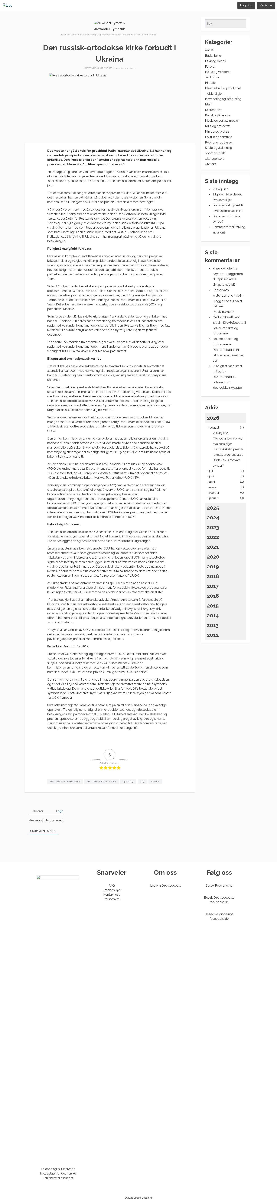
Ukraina (155, 781)
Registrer (266, 5)
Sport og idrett (215, 153)
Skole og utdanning (218, 148)
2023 (213, 527)
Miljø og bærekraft (217, 126)
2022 (213, 537)
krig (142, 781)
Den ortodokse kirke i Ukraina (65, 781)
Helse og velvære (217, 72)
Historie (210, 83)
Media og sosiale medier (222, 120)
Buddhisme (213, 55)
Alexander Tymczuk (109, 29)
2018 (213, 576)
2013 (213, 625)
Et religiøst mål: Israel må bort (228, 355)
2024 (213, 517)
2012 (213, 635)
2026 (213, 418)
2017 (213, 586)
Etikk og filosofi (215, 61)
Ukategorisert (214, 158)
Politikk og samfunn (218, 137)
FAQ (112, 885)
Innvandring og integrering (223, 99)
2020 (213, 557)
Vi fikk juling (220, 189)
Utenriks (106, 68)
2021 (213, 547)
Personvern (111, 899)
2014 (213, 615)
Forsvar (210, 66)
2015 (213, 606)
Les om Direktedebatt (165, 885)
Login (59, 811)
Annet (209, 50)
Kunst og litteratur (217, 115)
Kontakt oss (111, 894)
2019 (213, 566)
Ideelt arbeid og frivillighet (223, 88)
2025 (213, 508)
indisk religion (214, 93)
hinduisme (212, 77)
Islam (209, 104)
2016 (213, 596)
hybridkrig (128, 781)
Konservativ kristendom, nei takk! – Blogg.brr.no (228, 295)
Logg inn (246, 5)
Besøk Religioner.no (219, 885)
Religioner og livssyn (219, 142)
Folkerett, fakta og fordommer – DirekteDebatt (225, 344)
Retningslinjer (112, 890)
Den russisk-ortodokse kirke (101, 781)
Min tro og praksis (217, 131)
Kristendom (91, 68)
